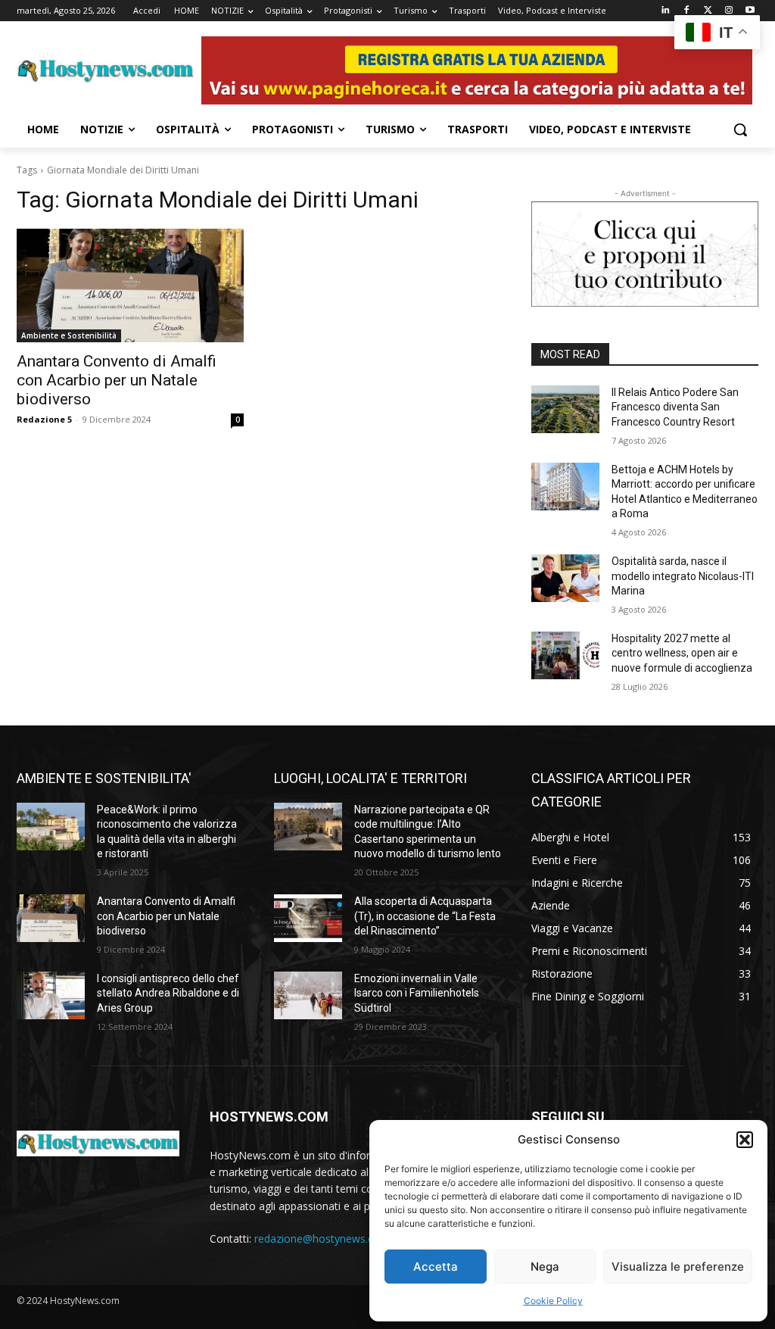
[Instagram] (728, 11)
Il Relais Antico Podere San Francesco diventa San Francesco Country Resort (675, 407)
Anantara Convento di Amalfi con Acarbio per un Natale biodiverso (116, 380)
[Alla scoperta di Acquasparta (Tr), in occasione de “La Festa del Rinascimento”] (308, 918)
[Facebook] (687, 11)
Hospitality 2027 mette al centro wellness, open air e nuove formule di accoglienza (682, 653)
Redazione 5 (44, 419)
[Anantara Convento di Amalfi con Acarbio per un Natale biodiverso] (130, 285)
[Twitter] (708, 11)
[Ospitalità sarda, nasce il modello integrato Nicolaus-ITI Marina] (565, 578)
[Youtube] (749, 11)
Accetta (435, 1266)
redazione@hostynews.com (322, 1238)
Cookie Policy (553, 1300)
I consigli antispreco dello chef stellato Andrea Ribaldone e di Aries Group (168, 993)
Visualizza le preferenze (678, 1266)
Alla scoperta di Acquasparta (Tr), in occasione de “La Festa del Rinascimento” (425, 916)
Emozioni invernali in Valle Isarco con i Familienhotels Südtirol (416, 993)
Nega (545, 1266)
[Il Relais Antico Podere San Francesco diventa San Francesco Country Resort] (565, 409)
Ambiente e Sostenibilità (69, 335)
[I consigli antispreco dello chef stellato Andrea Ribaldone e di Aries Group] (51, 995)
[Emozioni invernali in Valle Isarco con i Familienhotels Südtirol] (308, 995)
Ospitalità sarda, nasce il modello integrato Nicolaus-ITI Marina (683, 576)
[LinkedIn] (665, 11)
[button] (744, 1139)
